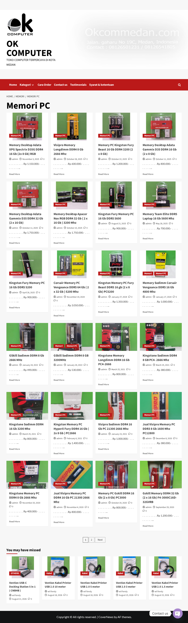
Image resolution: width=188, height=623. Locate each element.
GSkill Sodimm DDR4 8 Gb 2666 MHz (26, 357)
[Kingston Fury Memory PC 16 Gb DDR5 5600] (116, 195)
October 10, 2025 (74, 228)
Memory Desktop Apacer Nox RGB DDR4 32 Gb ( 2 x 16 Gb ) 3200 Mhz (71, 218)
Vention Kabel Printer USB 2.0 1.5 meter (165, 585)
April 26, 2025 (28, 292)
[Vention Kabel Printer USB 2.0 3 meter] (129, 567)
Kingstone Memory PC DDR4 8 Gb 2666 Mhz (24, 495)
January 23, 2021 (119, 434)
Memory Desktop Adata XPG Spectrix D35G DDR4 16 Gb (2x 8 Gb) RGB (26, 149)
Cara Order (44, 85)
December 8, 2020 (164, 438)
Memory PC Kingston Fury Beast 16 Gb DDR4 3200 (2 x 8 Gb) (116, 149)
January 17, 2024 (163, 297)
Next (100, 540)
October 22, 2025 (119, 159)
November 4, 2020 (75, 507)
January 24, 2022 (30, 365)
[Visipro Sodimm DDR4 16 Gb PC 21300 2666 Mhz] (116, 406)
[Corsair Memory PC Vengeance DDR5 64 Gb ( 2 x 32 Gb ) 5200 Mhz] (72, 264)
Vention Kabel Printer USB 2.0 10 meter (58, 585)
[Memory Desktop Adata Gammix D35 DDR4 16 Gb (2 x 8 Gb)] (161, 127)
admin (15, 159)
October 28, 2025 (74, 159)
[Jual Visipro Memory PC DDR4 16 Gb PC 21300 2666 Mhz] (72, 475)
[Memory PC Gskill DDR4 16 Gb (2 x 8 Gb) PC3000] (116, 475)
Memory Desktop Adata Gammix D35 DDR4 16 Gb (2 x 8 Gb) (160, 149)
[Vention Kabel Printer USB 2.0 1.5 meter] (165, 567)
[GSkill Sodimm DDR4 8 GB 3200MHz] (72, 337)
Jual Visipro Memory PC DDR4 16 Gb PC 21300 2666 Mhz (72, 497)
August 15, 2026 (126, 595)
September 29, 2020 (165, 507)
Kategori (25, 85)
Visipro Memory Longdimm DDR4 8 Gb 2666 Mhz (68, 149)
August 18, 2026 (55, 595)
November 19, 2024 (76, 297)
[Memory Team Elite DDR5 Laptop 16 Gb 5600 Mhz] (161, 195)
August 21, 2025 (118, 223)
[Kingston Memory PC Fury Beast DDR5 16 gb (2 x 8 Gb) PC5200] (116, 264)
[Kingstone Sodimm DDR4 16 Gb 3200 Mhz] (27, 406)
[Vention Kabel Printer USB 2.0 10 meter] (58, 567)
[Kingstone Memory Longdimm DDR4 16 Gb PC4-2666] (116, 337)
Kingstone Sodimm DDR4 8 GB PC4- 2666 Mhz (160, 357)
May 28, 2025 (162, 223)
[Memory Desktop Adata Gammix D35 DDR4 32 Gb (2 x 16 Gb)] (27, 195)
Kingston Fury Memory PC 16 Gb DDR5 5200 (27, 285)
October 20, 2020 (119, 502)
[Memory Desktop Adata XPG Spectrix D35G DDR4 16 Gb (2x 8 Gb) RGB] (27, 127)
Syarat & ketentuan (101, 85)
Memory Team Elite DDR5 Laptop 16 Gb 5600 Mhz (160, 216)
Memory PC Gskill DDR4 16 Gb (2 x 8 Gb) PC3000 (116, 495)
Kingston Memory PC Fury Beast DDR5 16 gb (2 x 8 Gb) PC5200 (116, 287)
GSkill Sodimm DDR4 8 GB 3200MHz (71, 357)
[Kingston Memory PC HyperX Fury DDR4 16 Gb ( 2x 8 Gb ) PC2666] (72, 406)
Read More (14, 174)
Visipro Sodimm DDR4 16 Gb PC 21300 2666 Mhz (115, 426)
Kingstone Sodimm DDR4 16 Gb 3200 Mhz (26, 426)
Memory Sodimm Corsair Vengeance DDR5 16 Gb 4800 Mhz (160, 287)
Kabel (49, 573)
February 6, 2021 (74, 438)
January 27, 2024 (119, 297)
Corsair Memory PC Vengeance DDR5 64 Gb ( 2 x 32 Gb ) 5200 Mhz (71, 287)
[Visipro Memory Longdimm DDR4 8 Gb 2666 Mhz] (72, 127)
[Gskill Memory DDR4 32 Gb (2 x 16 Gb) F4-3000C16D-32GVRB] (161, 475)
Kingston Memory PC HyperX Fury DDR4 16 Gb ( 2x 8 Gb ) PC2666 (71, 428)
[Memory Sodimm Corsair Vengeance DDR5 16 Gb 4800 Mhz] (161, 264)
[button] (179, 85)
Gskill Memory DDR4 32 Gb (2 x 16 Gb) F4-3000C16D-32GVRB (161, 497)
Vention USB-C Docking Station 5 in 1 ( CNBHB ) (22, 587)
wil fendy (16, 595)
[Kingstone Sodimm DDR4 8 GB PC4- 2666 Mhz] (161, 337)
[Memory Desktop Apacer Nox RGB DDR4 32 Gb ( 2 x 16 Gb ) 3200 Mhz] (72, 195)
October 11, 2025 (163, 159)
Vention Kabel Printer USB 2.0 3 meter (129, 585)
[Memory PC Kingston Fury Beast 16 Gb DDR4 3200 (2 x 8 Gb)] (116, 127)
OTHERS (15, 573)
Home (13, 85)
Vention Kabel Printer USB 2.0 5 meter (93, 585)
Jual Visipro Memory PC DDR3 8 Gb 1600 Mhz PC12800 (159, 428)
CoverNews (105, 617)
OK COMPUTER (29, 48)
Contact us (60, 85)
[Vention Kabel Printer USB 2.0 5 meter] (94, 567)
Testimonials (78, 85)
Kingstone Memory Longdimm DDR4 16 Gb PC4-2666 (114, 360)
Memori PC (16, 135)
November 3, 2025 (30, 159)
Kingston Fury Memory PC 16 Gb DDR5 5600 (116, 216)
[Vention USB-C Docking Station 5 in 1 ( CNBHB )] (22, 567)
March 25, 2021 (118, 369)
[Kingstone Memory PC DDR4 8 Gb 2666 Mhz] (27, 475)
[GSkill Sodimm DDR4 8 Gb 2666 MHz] (27, 337)
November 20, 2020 (31, 502)
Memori (148, 273)
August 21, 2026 (19, 599)
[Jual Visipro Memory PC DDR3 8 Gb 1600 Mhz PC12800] (161, 406)
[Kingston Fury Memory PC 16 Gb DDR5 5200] (27, 264)
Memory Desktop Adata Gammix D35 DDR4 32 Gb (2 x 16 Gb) (26, 218)
